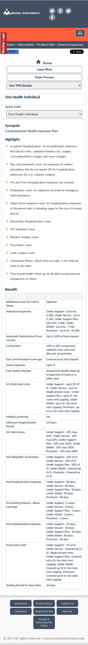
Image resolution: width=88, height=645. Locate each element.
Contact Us (67, 603)
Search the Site (44, 611)
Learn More (44, 69)
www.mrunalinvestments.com (64, 638)
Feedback (20, 611)
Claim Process (44, 77)
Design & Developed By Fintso (44, 622)
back (12, 51)
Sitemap (67, 611)
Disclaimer (21, 603)
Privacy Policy (44, 603)
